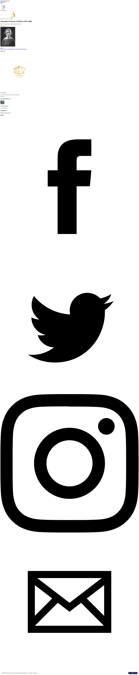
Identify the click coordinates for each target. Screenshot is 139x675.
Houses (6, 0)
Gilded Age (2, 112)
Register (4, 1)
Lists (9, 0)
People (4, 0)
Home (1, 0)
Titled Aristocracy (8, 112)
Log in (1, 1)
